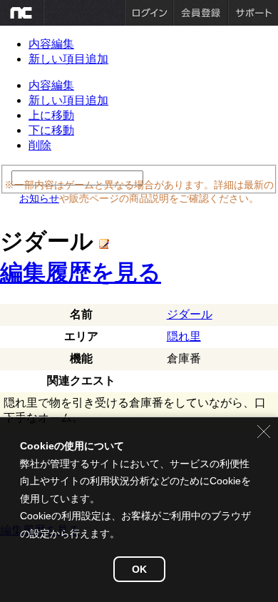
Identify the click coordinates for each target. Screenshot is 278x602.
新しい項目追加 (68, 59)
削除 (40, 145)
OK (139, 569)
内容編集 (51, 44)
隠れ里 (184, 336)
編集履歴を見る (80, 272)
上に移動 (51, 115)
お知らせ (39, 198)
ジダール (189, 314)
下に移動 (51, 130)
